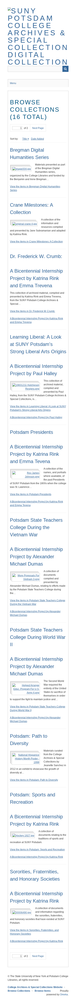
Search (65, 69)
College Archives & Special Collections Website (35, 987)
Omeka (64, 994)
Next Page (38, 128)
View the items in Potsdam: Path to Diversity (34, 780)
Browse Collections (19, 990)
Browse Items (43, 990)
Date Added (37, 138)
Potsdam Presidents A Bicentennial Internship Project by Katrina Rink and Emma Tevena (36, 446)
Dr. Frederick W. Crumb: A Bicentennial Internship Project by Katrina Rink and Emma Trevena (36, 271)
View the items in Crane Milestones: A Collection (36, 241)
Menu (13, 83)
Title (24, 138)
